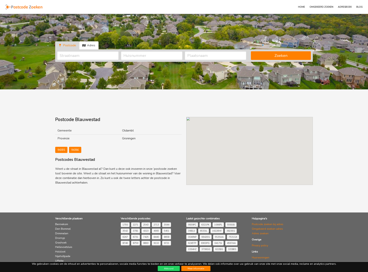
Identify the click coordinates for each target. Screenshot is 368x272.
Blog (359, 6)
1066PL (218, 224)
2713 (156, 224)
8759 (135, 243)
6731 (135, 237)
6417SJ (218, 243)
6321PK (205, 224)
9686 (75, 150)
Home (301, 6)
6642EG (205, 237)
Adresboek (345, 6)
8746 (125, 243)
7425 (146, 237)
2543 (146, 224)
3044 (166, 224)
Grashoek (61, 242)
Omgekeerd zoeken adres (267, 229)
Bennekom (61, 224)
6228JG (219, 249)
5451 (166, 230)
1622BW (217, 230)
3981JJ (191, 230)
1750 (125, 224)
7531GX (233, 237)
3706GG (205, 249)
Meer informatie (196, 268)
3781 (135, 230)
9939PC (192, 224)
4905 (156, 230)
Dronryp (60, 238)
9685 (61, 150)
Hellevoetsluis (63, 247)
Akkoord (168, 268)
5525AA (219, 237)
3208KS (232, 249)
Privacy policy (260, 245)
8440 (156, 237)
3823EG (231, 230)
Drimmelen (61, 233)
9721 (166, 243)
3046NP (192, 237)
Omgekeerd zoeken (321, 6)
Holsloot (60, 251)
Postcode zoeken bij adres (267, 224)
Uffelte (59, 261)
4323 (146, 230)
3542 (125, 230)
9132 (156, 243)
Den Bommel (63, 229)
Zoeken (281, 55)
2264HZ (192, 249)
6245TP (192, 243)
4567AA (231, 243)
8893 (146, 243)
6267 (125, 237)
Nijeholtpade (62, 256)
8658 (166, 237)
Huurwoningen (260, 257)
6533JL (203, 230)
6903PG (205, 243)
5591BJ (231, 224)
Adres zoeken (260, 233)
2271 (135, 224)
